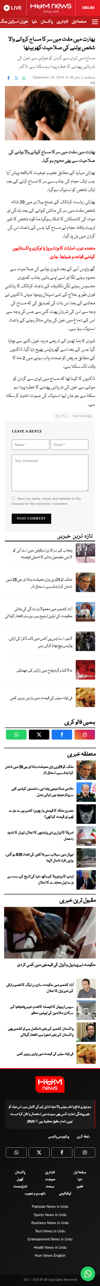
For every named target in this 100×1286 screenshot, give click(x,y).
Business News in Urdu (50, 1223)
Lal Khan (89, 78)
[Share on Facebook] (8, 78)
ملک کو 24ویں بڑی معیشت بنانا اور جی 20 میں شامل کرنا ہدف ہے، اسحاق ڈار (39, 583)
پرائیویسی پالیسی (58, 1136)
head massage (82, 416)
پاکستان (47, 22)
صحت (50, 1186)
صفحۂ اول (79, 22)
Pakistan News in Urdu (50, 1206)
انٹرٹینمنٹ (20, 1186)
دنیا (34, 22)
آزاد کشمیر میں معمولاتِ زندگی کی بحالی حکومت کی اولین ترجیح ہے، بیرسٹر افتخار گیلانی (38, 612)
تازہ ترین (62, 22)
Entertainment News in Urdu (50, 1239)
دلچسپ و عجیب (35, 1193)
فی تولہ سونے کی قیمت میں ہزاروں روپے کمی (41, 698)
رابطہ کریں (83, 1136)
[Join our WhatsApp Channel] (88, 1274)
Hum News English (50, 1255)
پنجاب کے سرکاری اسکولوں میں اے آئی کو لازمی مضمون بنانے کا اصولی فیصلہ (42, 554)
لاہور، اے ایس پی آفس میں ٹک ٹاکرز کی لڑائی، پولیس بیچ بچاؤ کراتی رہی (40, 642)
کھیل (20, 1179)
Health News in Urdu (50, 1247)
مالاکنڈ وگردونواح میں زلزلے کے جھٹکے (44, 671)
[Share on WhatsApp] (24, 78)
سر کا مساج (61, 416)
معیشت (50, 1179)
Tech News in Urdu (50, 1231)
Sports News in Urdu (50, 1215)
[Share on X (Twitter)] (16, 78)
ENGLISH (88, 7)
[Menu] (95, 24)
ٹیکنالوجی (65, 1193)
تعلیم (80, 1186)
